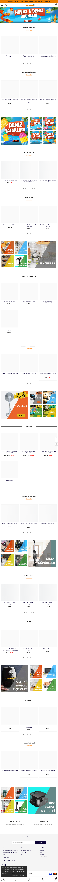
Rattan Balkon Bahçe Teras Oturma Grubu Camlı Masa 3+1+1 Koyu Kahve (48, 100)
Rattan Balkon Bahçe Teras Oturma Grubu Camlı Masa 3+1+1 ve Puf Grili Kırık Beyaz (29, 101)
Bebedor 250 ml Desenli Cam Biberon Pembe (48, 771)
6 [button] (32, 63)
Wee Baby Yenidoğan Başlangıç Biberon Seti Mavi (29, 771)
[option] (10, 49)
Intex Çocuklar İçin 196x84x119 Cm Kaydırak (9, 329)
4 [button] (29, 612)
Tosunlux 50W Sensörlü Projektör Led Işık (10, 373)
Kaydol (40, 842)
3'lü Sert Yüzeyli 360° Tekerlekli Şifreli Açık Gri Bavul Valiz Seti (48, 452)
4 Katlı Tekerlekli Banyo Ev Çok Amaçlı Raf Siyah (48, 603)
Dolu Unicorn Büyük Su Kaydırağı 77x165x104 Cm (48, 302)
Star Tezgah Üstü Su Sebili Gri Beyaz (10, 224)
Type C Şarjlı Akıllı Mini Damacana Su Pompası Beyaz (29, 225)
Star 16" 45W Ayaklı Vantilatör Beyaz (10, 180)
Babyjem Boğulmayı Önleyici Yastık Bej (10, 770)
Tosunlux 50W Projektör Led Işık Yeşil (29, 373)
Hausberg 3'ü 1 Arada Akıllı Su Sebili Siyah (10, 56)
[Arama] (6, 5)
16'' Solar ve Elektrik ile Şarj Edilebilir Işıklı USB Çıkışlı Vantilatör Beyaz (29, 181)
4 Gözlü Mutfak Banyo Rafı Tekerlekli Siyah (10, 603)
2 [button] (25, 63)
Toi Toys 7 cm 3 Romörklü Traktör (48, 725)
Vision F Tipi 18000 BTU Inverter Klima (48, 648)
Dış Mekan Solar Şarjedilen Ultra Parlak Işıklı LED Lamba (48, 374)
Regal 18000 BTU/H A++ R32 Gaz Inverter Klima (29, 649)
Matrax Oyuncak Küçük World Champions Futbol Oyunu (29, 726)
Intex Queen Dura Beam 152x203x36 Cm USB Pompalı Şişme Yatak (29, 56)
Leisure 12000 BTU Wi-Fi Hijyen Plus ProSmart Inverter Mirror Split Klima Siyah (10, 649)
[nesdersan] (29, 15)
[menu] (2, 5)
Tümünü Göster (29, 30)
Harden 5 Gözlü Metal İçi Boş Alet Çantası (10, 523)
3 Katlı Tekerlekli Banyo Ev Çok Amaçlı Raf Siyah (29, 603)
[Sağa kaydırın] (55, 824)
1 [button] (23, 63)
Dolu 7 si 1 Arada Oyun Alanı (29, 301)
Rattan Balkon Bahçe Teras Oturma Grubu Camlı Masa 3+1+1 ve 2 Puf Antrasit (10, 100)
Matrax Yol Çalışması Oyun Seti (10, 725)
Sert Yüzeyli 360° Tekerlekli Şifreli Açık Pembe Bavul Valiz (9, 452)
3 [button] (27, 63)
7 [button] (34, 63)
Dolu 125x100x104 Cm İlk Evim (10, 301)
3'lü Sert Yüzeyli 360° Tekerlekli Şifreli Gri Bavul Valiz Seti (9, 480)
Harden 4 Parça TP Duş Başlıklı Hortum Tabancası (29, 524)
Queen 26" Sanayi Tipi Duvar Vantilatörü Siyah (48, 181)
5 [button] (30, 63)
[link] (14, 824)
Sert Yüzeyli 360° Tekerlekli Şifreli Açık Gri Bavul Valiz (29, 452)
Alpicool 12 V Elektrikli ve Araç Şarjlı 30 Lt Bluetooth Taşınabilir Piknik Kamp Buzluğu (48, 56)
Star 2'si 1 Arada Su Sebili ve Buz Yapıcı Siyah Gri (48, 225)
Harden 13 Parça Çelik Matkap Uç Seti (48, 523)
